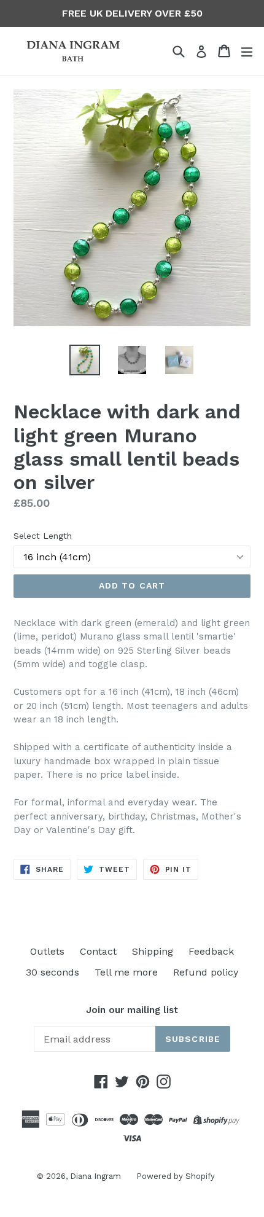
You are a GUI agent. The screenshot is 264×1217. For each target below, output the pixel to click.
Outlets (47, 951)
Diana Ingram (95, 1176)
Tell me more (126, 972)
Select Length (43, 536)
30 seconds (52, 972)
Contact (98, 951)
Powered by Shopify (175, 1176)
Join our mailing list (132, 1009)
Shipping (152, 951)
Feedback (211, 951)
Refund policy (205, 972)
